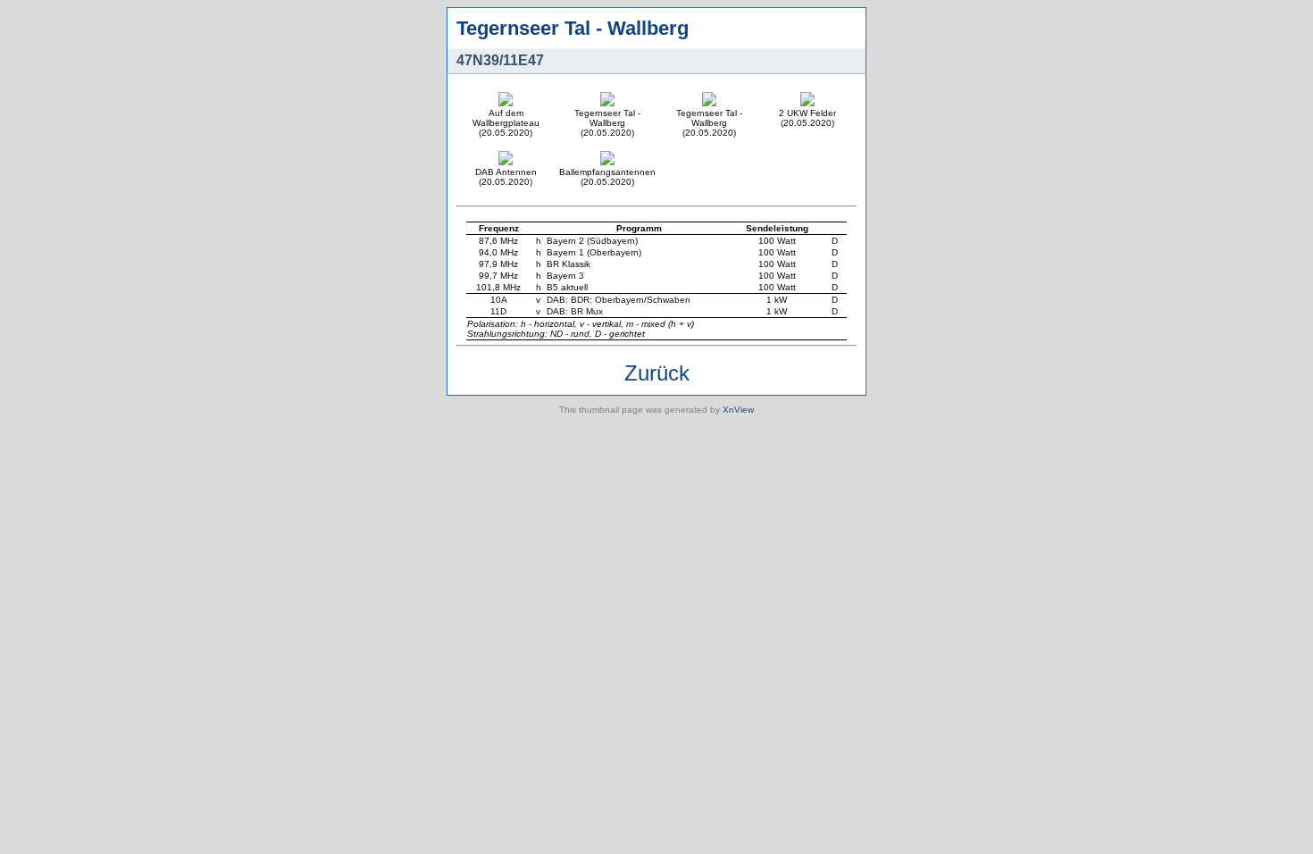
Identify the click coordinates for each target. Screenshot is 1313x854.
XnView (738, 409)
